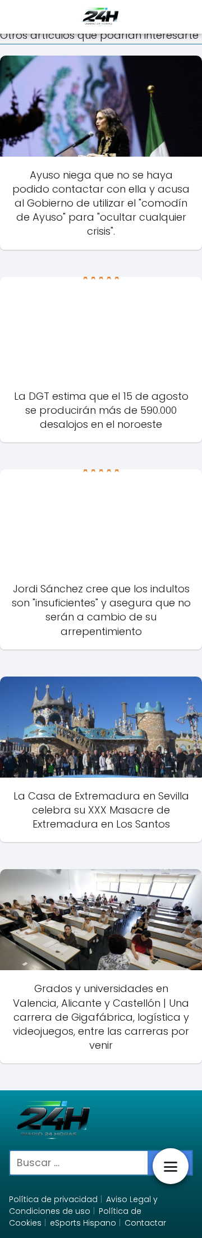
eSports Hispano (83, 1222)
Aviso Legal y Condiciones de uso (83, 1205)
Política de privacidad (53, 1199)
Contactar (145, 1222)
